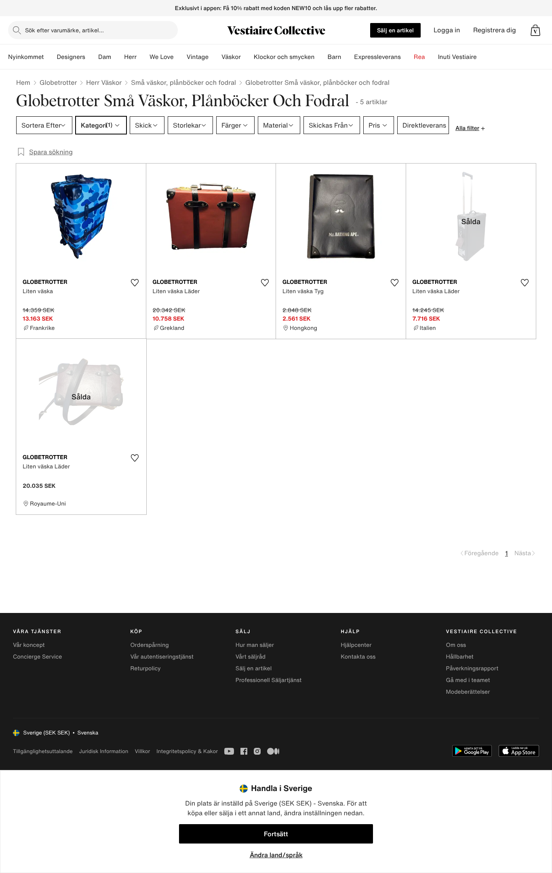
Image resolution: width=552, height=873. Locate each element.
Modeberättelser (468, 692)
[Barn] (347, 57)
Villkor (142, 751)
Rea (419, 56)
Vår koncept (29, 645)
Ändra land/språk (276, 855)
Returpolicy (145, 668)
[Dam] (117, 57)
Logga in (447, 30)
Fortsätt (276, 834)
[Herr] (143, 57)
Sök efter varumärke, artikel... (64, 30)
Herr (130, 56)
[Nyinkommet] (50, 57)
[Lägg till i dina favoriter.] (135, 283)
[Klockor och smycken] (321, 57)
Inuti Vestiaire (457, 56)
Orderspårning (149, 645)
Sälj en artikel (395, 30)
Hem (23, 82)
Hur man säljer (255, 645)
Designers (71, 56)
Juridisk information (104, 751)
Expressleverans (377, 56)
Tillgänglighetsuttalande (43, 751)
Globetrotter (58, 82)
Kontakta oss (358, 657)
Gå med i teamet (468, 680)
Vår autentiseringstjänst (161, 657)
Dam (104, 56)
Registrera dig (494, 30)
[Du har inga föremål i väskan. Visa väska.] (535, 30)
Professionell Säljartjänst (269, 680)
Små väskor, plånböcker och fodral (183, 82)
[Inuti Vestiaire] (483, 57)
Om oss (456, 645)
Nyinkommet (26, 56)
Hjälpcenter (356, 645)
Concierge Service (37, 657)
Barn (334, 56)
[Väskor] (247, 57)
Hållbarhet (460, 657)
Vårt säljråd (250, 657)
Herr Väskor (104, 82)
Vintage (198, 56)
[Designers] (91, 57)
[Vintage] (215, 57)
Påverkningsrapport (472, 668)
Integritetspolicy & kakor (187, 751)
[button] (535, 30)
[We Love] (180, 57)
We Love (162, 56)
